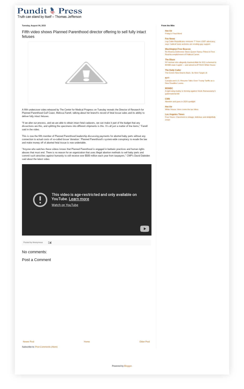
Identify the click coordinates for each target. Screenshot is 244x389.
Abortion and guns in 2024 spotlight (180, 101)
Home (87, 341)
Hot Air (168, 31)
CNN (167, 99)
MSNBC (169, 88)
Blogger (128, 366)
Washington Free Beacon (178, 49)
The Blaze (170, 59)
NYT (167, 78)
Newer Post (28, 341)
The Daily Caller (173, 70)
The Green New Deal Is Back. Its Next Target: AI (186, 73)
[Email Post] (49, 242)
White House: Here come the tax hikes (181, 109)
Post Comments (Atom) (46, 347)
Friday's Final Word (173, 33)
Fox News (170, 38)
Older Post (145, 341)
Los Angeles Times (175, 114)
